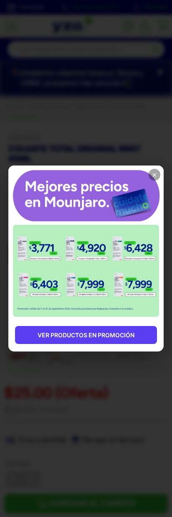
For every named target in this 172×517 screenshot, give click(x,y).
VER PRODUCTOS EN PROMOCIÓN (86, 335)
